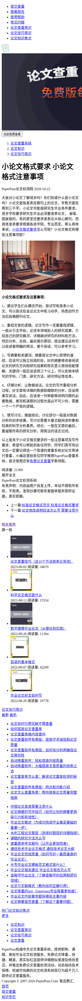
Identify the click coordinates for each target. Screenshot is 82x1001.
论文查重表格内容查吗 (27, 734)
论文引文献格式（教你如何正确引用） (40, 886)
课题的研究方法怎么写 (27, 838)
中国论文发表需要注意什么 (31, 806)
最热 (13, 715)
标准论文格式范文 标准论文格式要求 (50, 505)
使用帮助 (17, 17)
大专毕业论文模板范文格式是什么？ (38, 865)
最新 (5, 715)
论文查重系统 (20, 143)
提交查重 (17, 6)
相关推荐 (9, 524)
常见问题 (17, 22)
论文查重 (17, 940)
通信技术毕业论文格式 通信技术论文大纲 (42, 849)
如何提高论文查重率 (26, 729)
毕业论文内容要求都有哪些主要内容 (38, 896)
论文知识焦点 (20, 38)
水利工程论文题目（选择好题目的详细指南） (45, 833)
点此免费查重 (12, 134)
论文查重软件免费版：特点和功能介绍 (40, 787)
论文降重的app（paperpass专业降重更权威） (44, 891)
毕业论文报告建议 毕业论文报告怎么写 (40, 870)
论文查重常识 (20, 28)
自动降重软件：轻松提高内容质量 (36, 761)
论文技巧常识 (20, 33)
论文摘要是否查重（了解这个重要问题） (41, 902)
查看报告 (17, 12)
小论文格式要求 (24, 229)
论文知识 (17, 148)
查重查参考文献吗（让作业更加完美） (40, 843)
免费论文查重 (40, 461)
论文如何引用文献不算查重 (31, 724)
